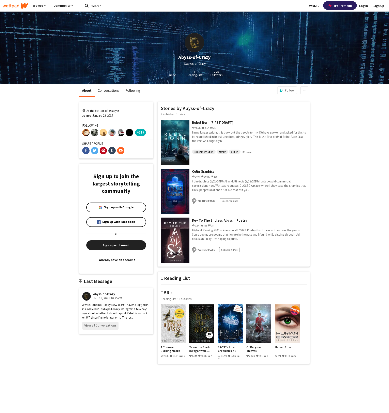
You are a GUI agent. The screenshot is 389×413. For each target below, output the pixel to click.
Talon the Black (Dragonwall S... (200, 349)
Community (62, 5)
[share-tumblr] (112, 150)
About (87, 90)
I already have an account (116, 260)
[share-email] (120, 150)
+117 (140, 132)
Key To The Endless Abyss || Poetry (219, 220)
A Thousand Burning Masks (170, 349)
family (222, 151)
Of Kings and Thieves (254, 349)
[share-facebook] (86, 150)
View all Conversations (100, 325)
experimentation (203, 151)
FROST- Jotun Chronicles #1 (227, 349)
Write (313, 6)
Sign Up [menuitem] (378, 6)
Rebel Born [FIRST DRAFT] (212, 122)
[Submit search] (87, 5)
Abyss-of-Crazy (104, 294)
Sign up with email (116, 245)
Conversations (108, 90)
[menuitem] (287, 90)
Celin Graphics (203, 171)
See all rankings (230, 200)
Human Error (283, 347)
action (234, 151)
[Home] (15, 5)
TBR (165, 292)
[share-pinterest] (103, 150)
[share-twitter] (94, 150)
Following (132, 90)
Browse (38, 5)
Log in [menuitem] (363, 6)
